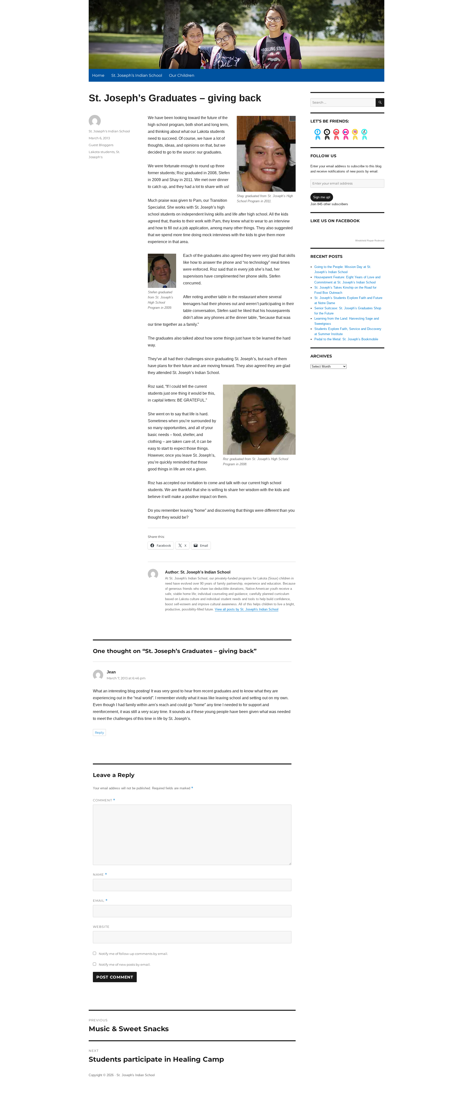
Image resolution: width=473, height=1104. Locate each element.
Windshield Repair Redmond (369, 240)
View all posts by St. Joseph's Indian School (246, 609)
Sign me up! (321, 197)
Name (100, 874)
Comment (104, 800)
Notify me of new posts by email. (125, 964)
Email (100, 901)
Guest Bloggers (101, 145)
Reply (99, 732)
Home (98, 75)
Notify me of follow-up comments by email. (133, 954)
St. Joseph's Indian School (109, 131)
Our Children (181, 75)
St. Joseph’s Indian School (136, 75)
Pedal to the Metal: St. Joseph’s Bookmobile (346, 339)
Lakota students (102, 152)
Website (101, 927)
